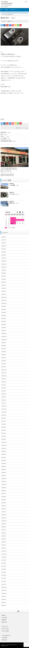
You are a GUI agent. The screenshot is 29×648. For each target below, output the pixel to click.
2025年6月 (3, 279)
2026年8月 (3, 236)
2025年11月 (3, 264)
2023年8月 (3, 345)
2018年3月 (3, 542)
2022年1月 (3, 403)
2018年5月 (3, 536)
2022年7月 (3, 385)
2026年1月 (3, 258)
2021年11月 (3, 409)
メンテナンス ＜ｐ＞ (7, 124)
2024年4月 (3, 321)
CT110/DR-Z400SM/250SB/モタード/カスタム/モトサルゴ (17, 644)
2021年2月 (3, 436)
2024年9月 (3, 306)
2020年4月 (3, 466)
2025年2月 (3, 291)
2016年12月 (3, 587)
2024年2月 (3, 327)
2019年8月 (3, 490)
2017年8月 (3, 563)
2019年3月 (3, 505)
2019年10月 (3, 484)
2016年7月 (3, 602)
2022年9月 (3, 378)
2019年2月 (3, 508)
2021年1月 (3, 439)
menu (26, 1)
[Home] (2, 10)
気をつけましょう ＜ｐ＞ (21, 127)
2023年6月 (3, 351)
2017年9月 (3, 560)
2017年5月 (3, 572)
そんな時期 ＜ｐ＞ (5, 138)
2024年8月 (3, 309)
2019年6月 (3, 496)
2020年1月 (3, 475)
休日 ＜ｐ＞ (4, 134)
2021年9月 (3, 415)
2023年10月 (3, 339)
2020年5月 (3, 463)
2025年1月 (3, 294)
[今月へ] (20, 212)
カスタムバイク (5, 626)
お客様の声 (4, 619)
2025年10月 (3, 267)
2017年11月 (3, 554)
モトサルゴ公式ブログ (6, 635)
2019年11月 (3, 481)
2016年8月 (3, 599)
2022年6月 (3, 388)
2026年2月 (3, 255)
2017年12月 (3, 551)
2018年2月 (3, 545)
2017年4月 (3, 575)
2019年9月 (3, 487)
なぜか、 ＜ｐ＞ (5, 136)
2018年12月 (3, 514)
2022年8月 (3, 381)
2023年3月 (3, 360)
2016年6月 (3, 605)
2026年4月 (3, 249)
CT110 (2, 119)
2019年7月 (3, 493)
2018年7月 (3, 529)
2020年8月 (3, 454)
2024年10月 (3, 303)
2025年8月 (3, 273)
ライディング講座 (5, 630)
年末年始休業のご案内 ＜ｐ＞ (8, 140)
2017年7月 (3, 566)
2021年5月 (3, 427)
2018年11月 (3, 517)
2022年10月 (3, 375)
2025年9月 (3, 270)
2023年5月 (3, 354)
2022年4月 (3, 394)
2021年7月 (3, 421)
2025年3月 (3, 288)
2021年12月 (3, 406)
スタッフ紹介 (4, 617)
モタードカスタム (5, 628)
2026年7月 (3, 240)
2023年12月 (3, 333)
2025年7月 (3, 276)
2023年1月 (3, 366)
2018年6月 (3, 533)
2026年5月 (3, 246)
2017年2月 (3, 581)
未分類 (6, 9)
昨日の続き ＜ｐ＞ (5, 132)
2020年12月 (3, 442)
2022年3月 (3, 397)
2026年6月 (3, 243)
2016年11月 (3, 590)
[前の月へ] (17, 212)
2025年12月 (3, 261)
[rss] (18, 611)
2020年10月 (3, 448)
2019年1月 (3, 511)
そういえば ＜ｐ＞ (14, 194)
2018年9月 (3, 523)
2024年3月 (3, 324)
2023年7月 (3, 348)
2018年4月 (3, 539)
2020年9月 (3, 451)
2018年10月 (3, 520)
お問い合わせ (4, 639)
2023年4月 (3, 357)
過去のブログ (4, 621)
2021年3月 (3, 433)
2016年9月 (3, 596)
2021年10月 (3, 412)
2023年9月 (3, 342)
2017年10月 (3, 557)
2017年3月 (3, 578)
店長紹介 (3, 615)
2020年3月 (3, 469)
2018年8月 (3, 526)
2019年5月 (3, 499)
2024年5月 (3, 318)
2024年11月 (3, 300)
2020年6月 (3, 460)
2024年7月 (3, 312)
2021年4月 (3, 430)
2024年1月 (3, 330)
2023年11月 (3, 336)
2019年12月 (3, 478)
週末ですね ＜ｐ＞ (14, 203)
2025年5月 (3, 282)
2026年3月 (3, 252)
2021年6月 (3, 424)
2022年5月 (3, 391)
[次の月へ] (22, 212)
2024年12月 (3, 297)
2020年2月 (3, 472)
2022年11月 (3, 372)
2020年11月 (3, 445)
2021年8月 (3, 418)
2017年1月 (3, 584)
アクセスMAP (4, 637)
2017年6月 (3, 569)
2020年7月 (3, 457)
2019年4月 (3, 502)
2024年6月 (3, 315)
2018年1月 (3, 548)
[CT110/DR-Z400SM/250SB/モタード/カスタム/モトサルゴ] (7, 4)
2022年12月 (3, 369)
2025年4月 (3, 285)
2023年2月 (3, 363)
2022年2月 (3, 400)
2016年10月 (3, 593)
